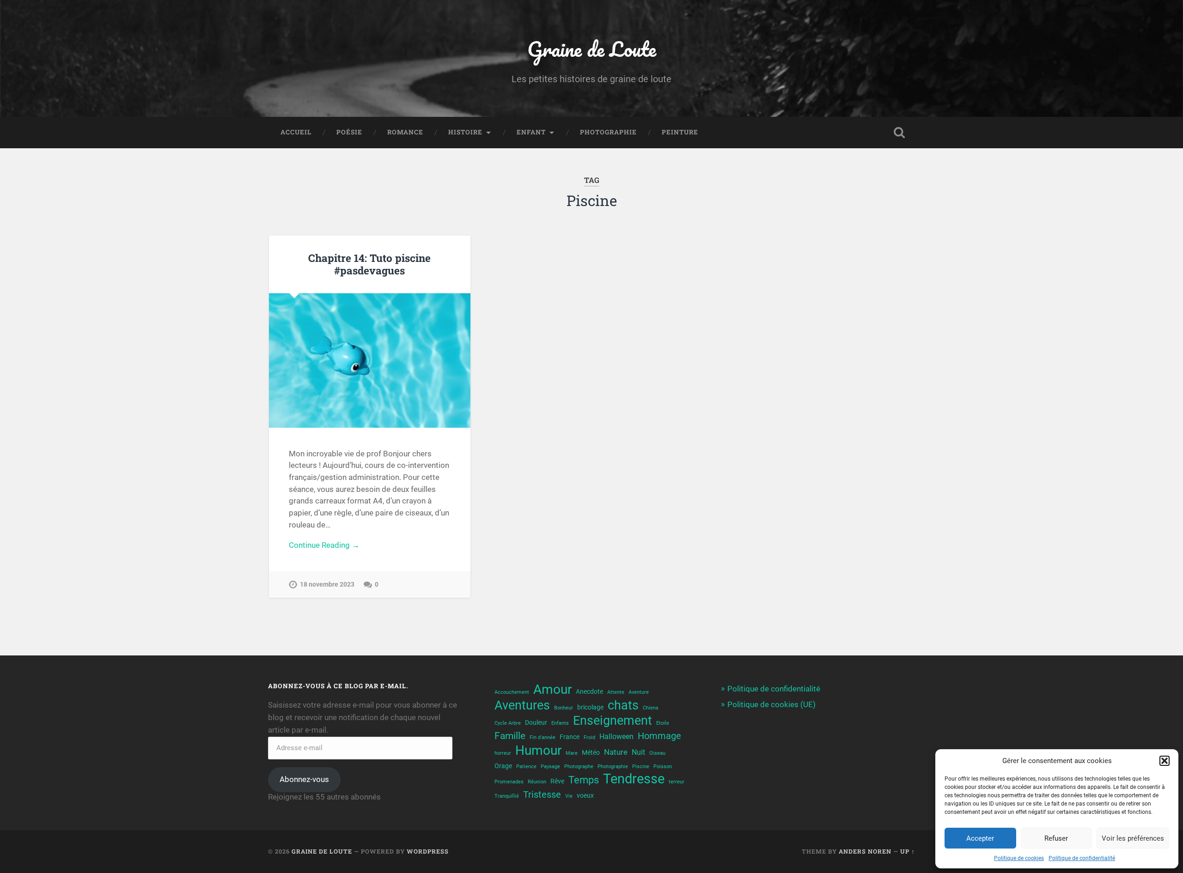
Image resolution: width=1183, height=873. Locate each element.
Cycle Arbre (507, 723)
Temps (583, 780)
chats (623, 705)
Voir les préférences (1133, 838)
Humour (538, 750)
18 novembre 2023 (327, 584)
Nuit (638, 752)
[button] (1164, 760)
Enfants (560, 723)
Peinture (680, 132)
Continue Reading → (324, 545)
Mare (572, 753)
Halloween (616, 737)
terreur (676, 782)
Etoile (662, 723)
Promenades (509, 782)
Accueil (296, 132)
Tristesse (542, 794)
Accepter (980, 838)
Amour (552, 689)
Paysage (550, 767)
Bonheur (563, 708)
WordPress (428, 851)
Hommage (659, 736)
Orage (503, 766)
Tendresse (634, 779)
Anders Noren (865, 851)
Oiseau (657, 753)
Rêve (557, 781)
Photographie (608, 132)
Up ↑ (907, 851)
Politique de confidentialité (1082, 858)
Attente (615, 692)
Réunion (537, 782)
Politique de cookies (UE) (771, 704)
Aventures (522, 705)
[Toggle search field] (899, 132)
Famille (509, 735)
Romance (405, 132)
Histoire (465, 132)
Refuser (1056, 838)
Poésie (349, 132)
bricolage (590, 707)
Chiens (651, 708)
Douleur (536, 722)
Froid (589, 737)
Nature (616, 752)
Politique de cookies (1019, 858)
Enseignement (612, 720)
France (569, 736)
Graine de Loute (591, 48)
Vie (569, 796)
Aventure (638, 692)
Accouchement (511, 692)
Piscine (640, 767)
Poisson (662, 767)
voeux (585, 795)
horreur (502, 753)
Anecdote (589, 691)
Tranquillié (506, 796)
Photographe (578, 767)
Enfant (531, 132)
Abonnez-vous (304, 779)
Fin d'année (542, 737)
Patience (526, 767)
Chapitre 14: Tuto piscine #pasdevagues (369, 264)
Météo (591, 752)
